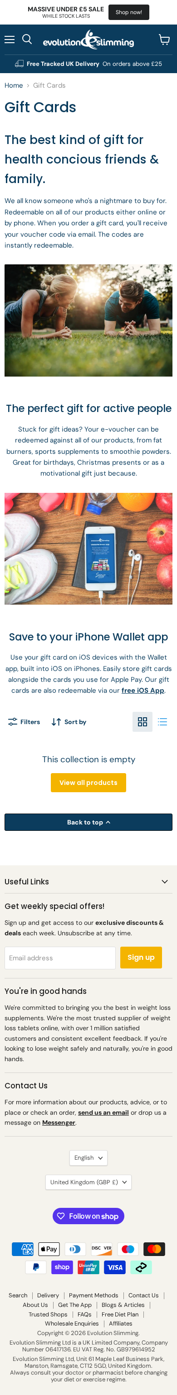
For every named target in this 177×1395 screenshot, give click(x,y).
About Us (35, 1305)
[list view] (162, 722)
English (84, 1158)
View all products (88, 782)
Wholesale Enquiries (72, 1323)
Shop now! (129, 12)
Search (18, 1295)
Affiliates (121, 1323)
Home (14, 85)
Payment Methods (93, 1295)
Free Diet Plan (120, 1314)
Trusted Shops (48, 1314)
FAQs (85, 1314)
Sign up (141, 957)
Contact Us (143, 1295)
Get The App (75, 1305)
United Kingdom (84, 1182)
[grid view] (142, 722)
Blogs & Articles (123, 1305)
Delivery (48, 1295)
